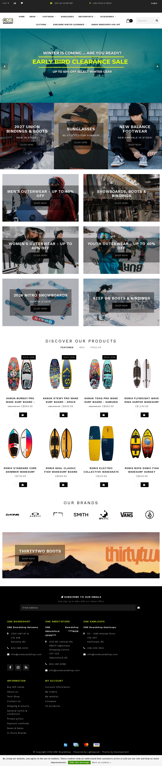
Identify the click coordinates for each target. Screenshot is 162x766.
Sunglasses (67, 17)
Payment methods (18, 723)
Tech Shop (13, 696)
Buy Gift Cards (15, 687)
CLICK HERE (27, 145)
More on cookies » (101, 762)
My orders (51, 691)
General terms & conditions (17, 712)
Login (154, 3)
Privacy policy (15, 718)
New (82, 347)
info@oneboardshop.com (26, 654)
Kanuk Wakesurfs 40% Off (105, 24)
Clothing (41, 24)
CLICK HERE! (121, 203)
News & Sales (15, 728)
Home (22, 17)
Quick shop (21, 397)
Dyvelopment (121, 752)
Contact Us (14, 701)
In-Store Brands (16, 733)
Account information (57, 687)
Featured (67, 347)
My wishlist (52, 696)
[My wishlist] (22, 3)
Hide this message (79, 762)
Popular (95, 347)
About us (12, 691)
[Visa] (96, 744)
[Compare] (15, 3)
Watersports (85, 17)
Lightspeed (93, 752)
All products (52, 706)
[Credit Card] (76, 744)
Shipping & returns (18, 706)
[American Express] (66, 744)
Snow (32, 17)
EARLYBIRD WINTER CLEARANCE (68, 24)
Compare (50, 701)
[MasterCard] (86, 744)
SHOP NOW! (134, 145)
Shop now (121, 305)
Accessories (107, 17)
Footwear (48, 17)
